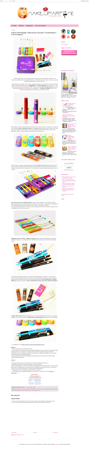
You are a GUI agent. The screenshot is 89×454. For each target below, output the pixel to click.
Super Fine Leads (28, 390)
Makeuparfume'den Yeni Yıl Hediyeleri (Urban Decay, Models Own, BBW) (68, 116)
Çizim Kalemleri (24, 389)
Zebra (39, 390)
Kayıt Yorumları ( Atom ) (19, 434)
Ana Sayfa (13, 25)
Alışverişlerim (17, 389)
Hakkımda (21, 25)
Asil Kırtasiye (16, 344)
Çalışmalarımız (29, 25)
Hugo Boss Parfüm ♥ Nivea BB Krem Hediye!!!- (71, 104)
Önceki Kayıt (55, 432)
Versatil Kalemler (35, 390)
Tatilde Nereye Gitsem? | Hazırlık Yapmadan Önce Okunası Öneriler (68, 184)
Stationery (23, 390)
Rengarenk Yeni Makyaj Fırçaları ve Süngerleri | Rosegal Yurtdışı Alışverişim (69, 190)
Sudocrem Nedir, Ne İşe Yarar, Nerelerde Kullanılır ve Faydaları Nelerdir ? (72, 125)
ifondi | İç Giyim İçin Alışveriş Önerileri (68, 186)
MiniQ (56, 389)
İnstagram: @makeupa (34, 379)
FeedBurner (71, 169)
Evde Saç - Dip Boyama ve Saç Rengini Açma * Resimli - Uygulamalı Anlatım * (72, 148)
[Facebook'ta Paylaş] (34, 387)
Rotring (15, 390)
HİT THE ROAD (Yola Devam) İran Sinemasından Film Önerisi (69, 177)
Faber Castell (29, 389)
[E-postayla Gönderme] (27, 387)
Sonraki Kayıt (14, 432)
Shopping (19, 390)
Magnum (53, 389)
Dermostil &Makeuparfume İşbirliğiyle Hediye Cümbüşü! (71, 137)
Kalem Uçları (34, 389)
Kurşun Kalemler (48, 389)
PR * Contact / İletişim (40, 25)
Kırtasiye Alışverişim (41, 389)
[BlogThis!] (31, 387)
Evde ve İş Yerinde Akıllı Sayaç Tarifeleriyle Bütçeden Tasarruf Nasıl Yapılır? (69, 180)
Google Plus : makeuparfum (34, 383)
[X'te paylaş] (32, 387)
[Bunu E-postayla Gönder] (29, 387)
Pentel (13, 390)
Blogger (57, 444)
